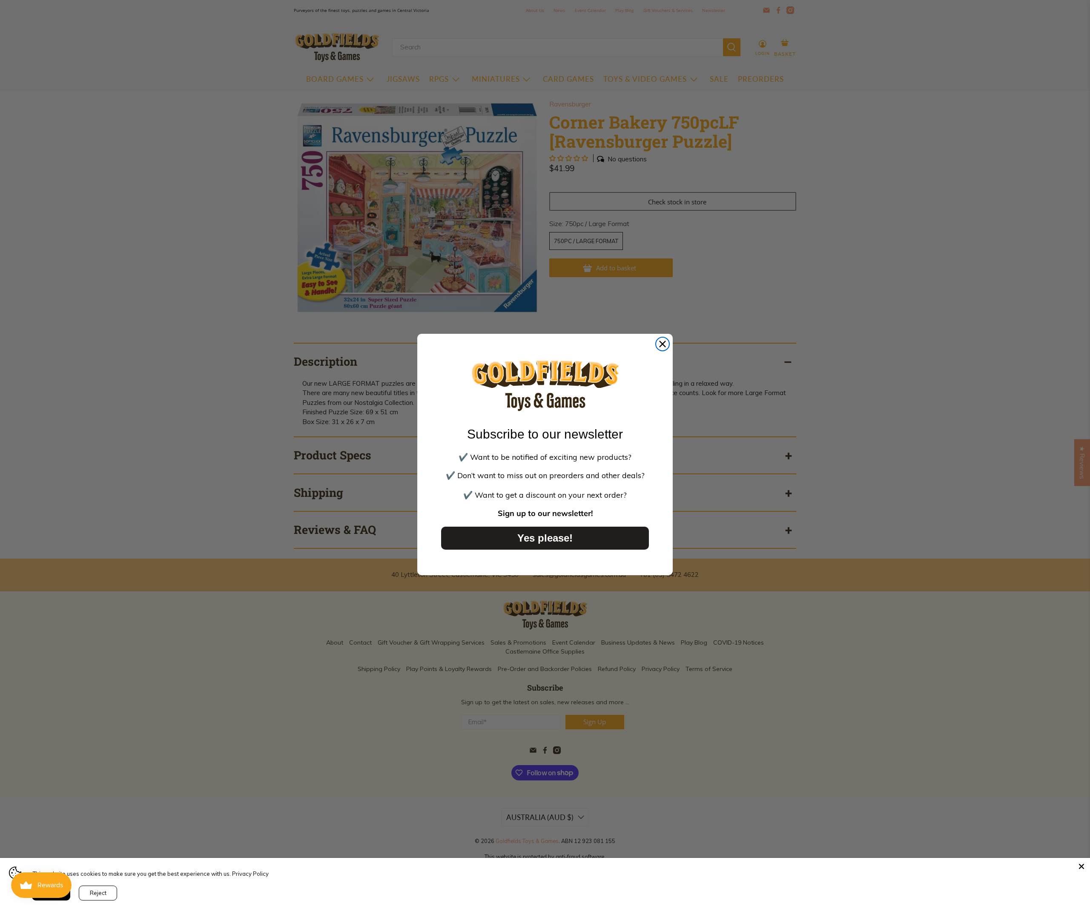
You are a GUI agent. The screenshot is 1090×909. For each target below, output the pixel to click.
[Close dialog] (662, 344)
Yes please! (545, 538)
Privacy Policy (250, 873)
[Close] (1081, 866)
